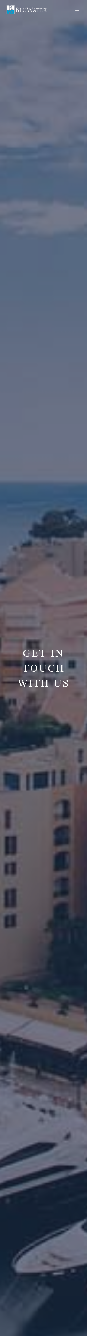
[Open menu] (77, 9)
